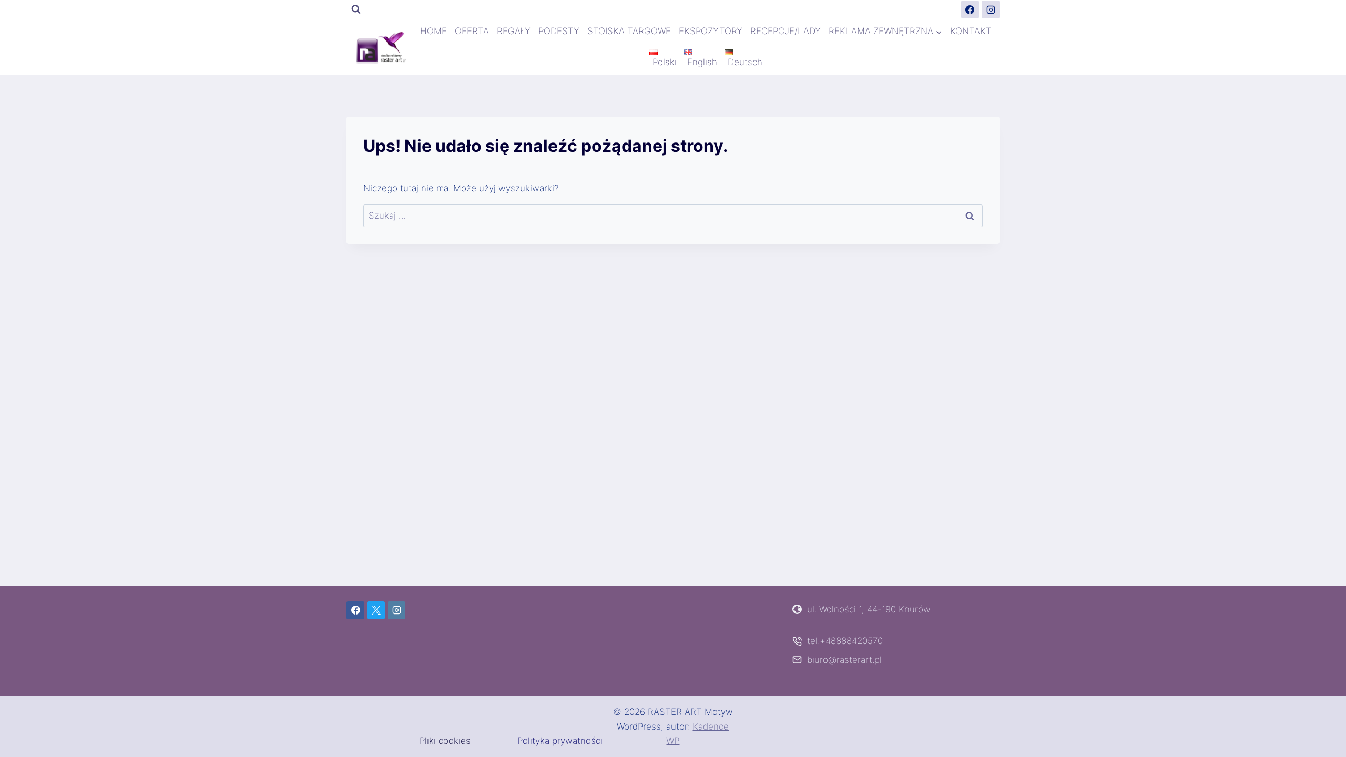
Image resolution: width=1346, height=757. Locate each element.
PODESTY (558, 31)
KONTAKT (971, 31)
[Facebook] (970, 9)
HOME (433, 31)
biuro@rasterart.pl (844, 659)
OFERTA (472, 31)
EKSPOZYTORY (710, 31)
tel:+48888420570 (845, 641)
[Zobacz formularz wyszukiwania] (355, 9)
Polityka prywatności (560, 740)
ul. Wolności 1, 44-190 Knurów (869, 609)
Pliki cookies (445, 740)
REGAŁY (514, 31)
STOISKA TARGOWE (629, 31)
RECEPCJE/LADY (785, 31)
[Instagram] (991, 9)
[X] (376, 610)
